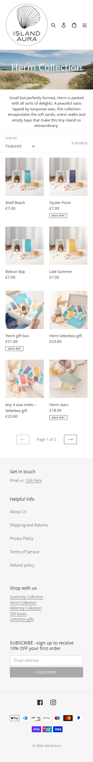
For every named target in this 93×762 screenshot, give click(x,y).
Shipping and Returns (29, 525)
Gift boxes (18, 613)
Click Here (34, 480)
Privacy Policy (21, 538)
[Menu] (84, 24)
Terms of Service (24, 552)
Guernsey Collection (26, 596)
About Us (18, 511)
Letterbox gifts (22, 618)
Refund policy (22, 565)
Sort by (11, 138)
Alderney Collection (26, 607)
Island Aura (52, 745)
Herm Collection (23, 602)
